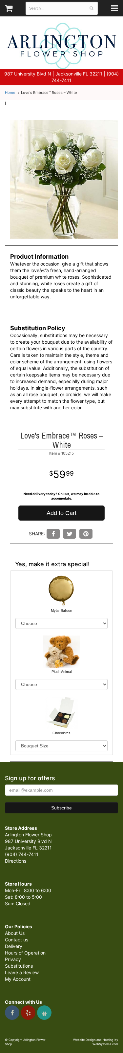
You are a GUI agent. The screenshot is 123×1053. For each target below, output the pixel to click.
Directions (15, 861)
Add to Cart (61, 513)
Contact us (16, 939)
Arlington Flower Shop (61, 46)
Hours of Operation (25, 953)
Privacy (13, 959)
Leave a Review (22, 972)
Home (10, 92)
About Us (15, 933)
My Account (18, 979)
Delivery (13, 946)
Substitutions (19, 966)
